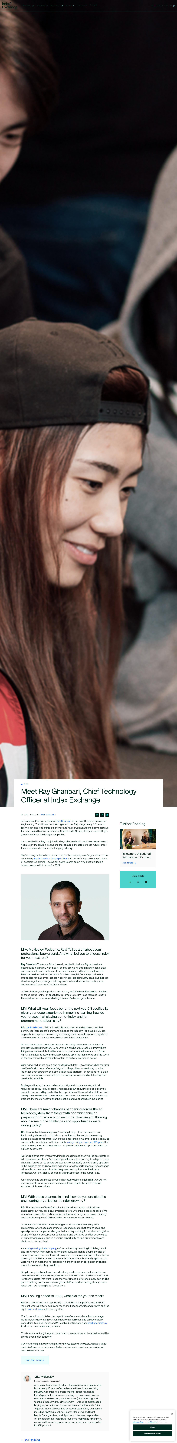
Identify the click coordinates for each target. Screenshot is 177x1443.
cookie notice (152, 1422)
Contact (93, 5)
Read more (127, 863)
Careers (80, 6)
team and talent (35, 1309)
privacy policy (138, 1422)
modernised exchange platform (51, 858)
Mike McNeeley (48, 815)
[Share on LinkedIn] (97, 815)
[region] (152, 1425)
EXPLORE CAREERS (35, 1360)
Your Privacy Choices (152, 1433)
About (68, 6)
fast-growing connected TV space (85, 1142)
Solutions (41, 6)
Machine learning (35, 1027)
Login (160, 5)
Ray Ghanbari (64, 821)
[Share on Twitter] (102, 815)
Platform (27, 6)
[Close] (172, 1413)
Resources (55, 6)
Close (152, 1427)
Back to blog (32, 1440)
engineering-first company (42, 1248)
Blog (25, 784)
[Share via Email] (107, 815)
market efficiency (97, 1323)
